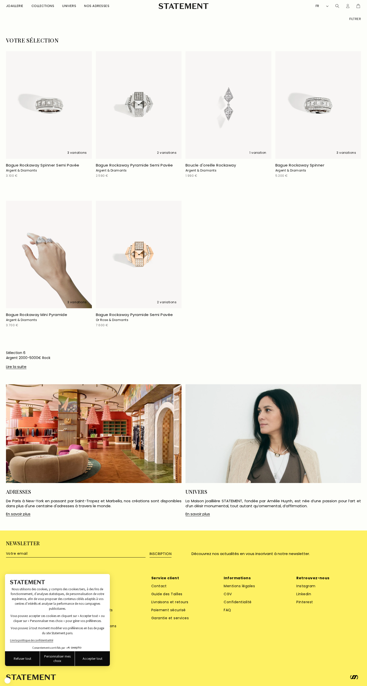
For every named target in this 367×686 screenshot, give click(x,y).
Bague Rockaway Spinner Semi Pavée (42, 167)
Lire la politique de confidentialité (31, 640)
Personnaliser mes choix (57, 658)
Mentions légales (239, 586)
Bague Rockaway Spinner (300, 167)
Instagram (305, 586)
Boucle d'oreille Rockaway (210, 167)
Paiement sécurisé (168, 610)
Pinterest (304, 602)
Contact (159, 586)
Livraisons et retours (169, 602)
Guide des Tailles (167, 594)
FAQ (227, 610)
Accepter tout (92, 658)
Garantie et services (170, 618)
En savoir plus (18, 514)
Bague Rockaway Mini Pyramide (36, 317)
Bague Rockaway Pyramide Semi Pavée (134, 167)
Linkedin (303, 594)
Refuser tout (22, 658)
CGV (228, 594)
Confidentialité (237, 602)
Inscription (161, 553)
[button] (14, 6)
